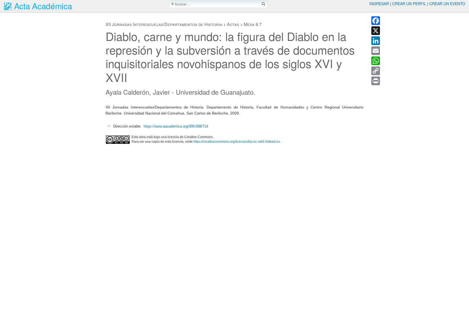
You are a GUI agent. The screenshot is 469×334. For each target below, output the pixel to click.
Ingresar (379, 3)
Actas (233, 24)
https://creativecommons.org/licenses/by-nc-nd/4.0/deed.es (237, 142)
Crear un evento (447, 3)
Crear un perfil (409, 3)
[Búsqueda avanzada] (172, 4)
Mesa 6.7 (253, 24)
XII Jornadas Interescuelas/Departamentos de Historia (164, 24)
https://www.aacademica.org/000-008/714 (176, 126)
